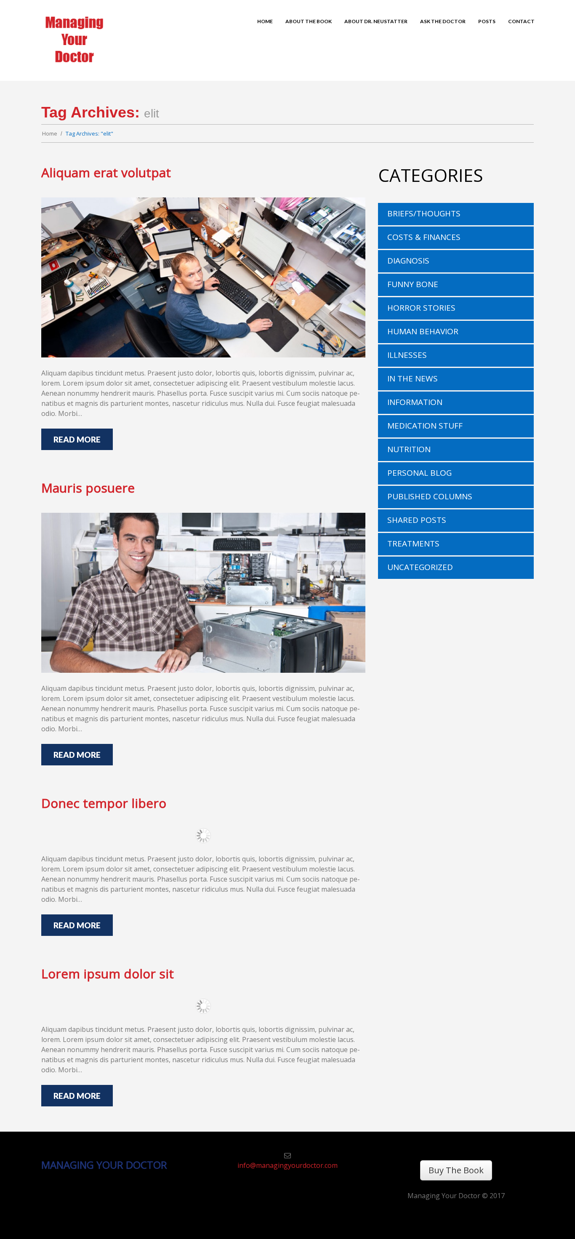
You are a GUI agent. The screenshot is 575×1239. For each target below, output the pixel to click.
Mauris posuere (88, 487)
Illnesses (407, 354)
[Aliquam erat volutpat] (203, 277)
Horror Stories (421, 307)
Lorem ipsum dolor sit (107, 973)
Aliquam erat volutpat (106, 172)
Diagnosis (408, 260)
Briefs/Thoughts (424, 213)
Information (414, 402)
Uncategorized (420, 567)
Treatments (413, 543)
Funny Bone (412, 284)
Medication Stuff (425, 425)
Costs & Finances (424, 237)
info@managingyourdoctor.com (287, 1165)
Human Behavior (422, 331)
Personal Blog (419, 472)
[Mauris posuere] (203, 593)
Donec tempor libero (103, 803)
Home (49, 133)
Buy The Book (456, 1170)
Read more (77, 439)
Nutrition (409, 449)
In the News (412, 378)
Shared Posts (416, 519)
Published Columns (429, 496)
